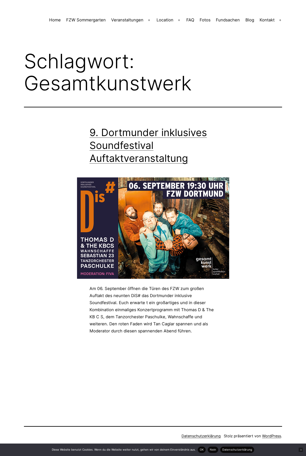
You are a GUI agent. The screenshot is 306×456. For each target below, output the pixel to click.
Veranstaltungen (127, 19)
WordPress (271, 436)
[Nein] (301, 450)
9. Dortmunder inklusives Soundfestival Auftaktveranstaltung (148, 145)
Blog (249, 19)
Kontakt (267, 19)
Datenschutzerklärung (201, 436)
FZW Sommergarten (86, 19)
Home (55, 19)
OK (202, 449)
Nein (213, 449)
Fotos (205, 19)
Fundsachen (228, 19)
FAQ (190, 19)
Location (165, 19)
